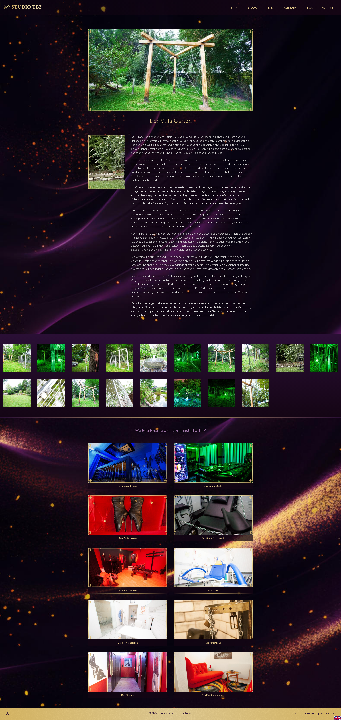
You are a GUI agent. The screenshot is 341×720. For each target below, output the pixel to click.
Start (235, 7)
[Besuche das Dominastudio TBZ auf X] (7, 714)
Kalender (289, 7)
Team (269, 7)
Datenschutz (328, 713)
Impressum (309, 713)
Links (295, 713)
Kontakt (327, 7)
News (309, 7)
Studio (252, 7)
